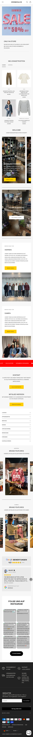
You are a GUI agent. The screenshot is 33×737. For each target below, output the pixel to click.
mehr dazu (9, 179)
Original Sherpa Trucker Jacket (8, 121)
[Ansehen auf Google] (6, 571)
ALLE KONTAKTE (16, 386)
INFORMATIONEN (16, 217)
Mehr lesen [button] (8, 583)
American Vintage (24, 118)
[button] (2, 2)
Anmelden (26, 701)
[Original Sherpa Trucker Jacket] (9, 108)
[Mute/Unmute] (25, 464)
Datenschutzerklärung (17, 724)
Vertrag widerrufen (16, 708)
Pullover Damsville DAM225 (24, 121)
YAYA (9, 89)
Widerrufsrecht (6, 724)
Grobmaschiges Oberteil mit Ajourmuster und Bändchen (24, 93)
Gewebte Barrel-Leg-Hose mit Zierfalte (9, 92)
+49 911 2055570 (26, 669)
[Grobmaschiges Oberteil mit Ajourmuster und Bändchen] (24, 78)
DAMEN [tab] (4, 65)
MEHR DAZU (10, 268)
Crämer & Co (8, 734)
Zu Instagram (16, 653)
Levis (9, 118)
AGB (26, 724)
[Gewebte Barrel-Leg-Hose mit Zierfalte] (9, 78)
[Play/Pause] (25, 460)
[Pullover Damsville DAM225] (24, 108)
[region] (16, 476)
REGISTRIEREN (16, 404)
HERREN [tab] (10, 65)
